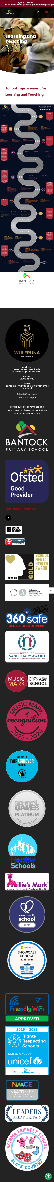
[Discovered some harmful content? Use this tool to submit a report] (13, 530)
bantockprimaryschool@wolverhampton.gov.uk (27, 387)
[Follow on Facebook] (8, 518)
